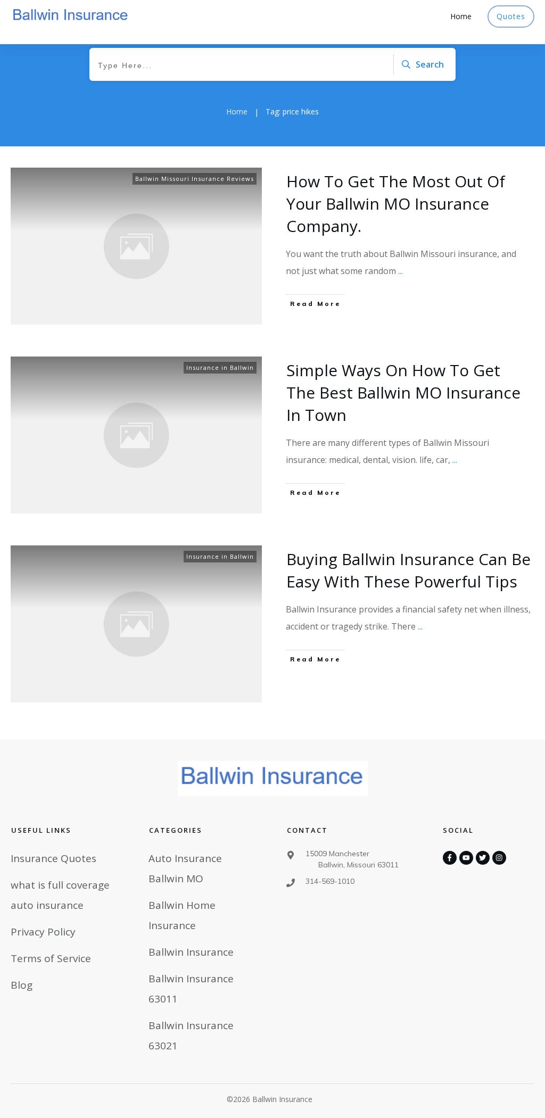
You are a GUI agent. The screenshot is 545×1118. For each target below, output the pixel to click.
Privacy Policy (43, 932)
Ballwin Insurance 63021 (191, 1035)
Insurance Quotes (53, 858)
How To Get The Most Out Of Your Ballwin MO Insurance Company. (395, 203)
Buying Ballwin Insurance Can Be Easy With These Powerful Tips (408, 570)
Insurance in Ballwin (220, 367)
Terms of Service (51, 958)
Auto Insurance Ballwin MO (185, 868)
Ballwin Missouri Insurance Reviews (194, 179)
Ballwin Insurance (191, 952)
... (400, 271)
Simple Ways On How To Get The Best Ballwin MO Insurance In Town (403, 392)
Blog (21, 985)
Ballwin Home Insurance (182, 915)
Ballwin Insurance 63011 (191, 989)
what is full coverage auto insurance (60, 895)
